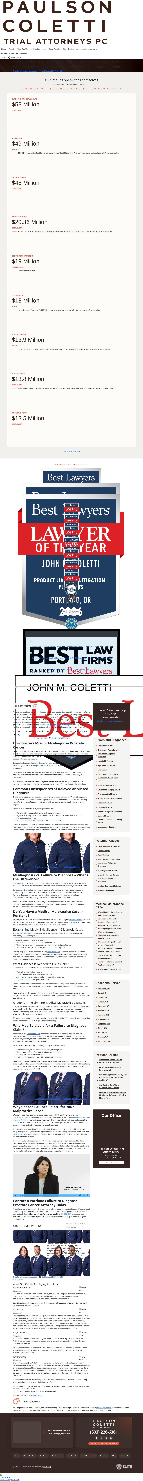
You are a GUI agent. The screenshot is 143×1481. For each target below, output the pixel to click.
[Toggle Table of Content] (34, 706)
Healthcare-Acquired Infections (106, 755)
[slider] (50, 1195)
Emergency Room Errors (108, 750)
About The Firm (29, 1456)
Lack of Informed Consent (108, 875)
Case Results (54, 49)
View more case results (71, 451)
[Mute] (80, 1195)
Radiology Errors (105, 803)
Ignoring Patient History (108, 871)
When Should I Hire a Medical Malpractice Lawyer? (110, 913)
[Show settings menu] (84, 1195)
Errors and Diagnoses (111, 740)
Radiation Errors (105, 807)
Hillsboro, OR (103, 1011)
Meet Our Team (23, 49)
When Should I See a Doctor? (110, 969)
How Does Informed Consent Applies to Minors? (110, 963)
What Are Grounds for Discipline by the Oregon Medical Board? (108, 935)
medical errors (19, 1134)
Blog (114, 1456)
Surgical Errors (104, 816)
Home (3, 49)
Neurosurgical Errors (106, 785)
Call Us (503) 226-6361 (60, 738)
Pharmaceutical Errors (107, 794)
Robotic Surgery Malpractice (110, 812)
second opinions (26, 979)
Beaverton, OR (104, 989)
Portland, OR (103, 1015)
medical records (53, 952)
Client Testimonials (70, 49)
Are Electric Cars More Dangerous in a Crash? (109, 1086)
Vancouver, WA (104, 1041)
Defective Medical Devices (109, 846)
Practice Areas (39, 49)
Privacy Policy (47, 1467)
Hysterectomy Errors (106, 765)
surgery (52, 827)
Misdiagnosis (18, 883)
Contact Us (125, 1456)
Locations (103, 1456)
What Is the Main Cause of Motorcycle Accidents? (110, 1061)
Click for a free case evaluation (25, 71)
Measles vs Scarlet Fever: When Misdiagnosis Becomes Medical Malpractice (112, 1095)
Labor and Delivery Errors (108, 774)
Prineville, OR (103, 1019)
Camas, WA (102, 997)
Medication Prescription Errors (108, 779)
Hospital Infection (105, 761)
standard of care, (76, 920)
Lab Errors (102, 770)
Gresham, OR (103, 1006)
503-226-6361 (66, 1214)
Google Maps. (36, 1395)
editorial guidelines (103, 1408)
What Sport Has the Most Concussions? (110, 1068)
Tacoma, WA (103, 1037)
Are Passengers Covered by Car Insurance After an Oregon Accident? (113, 1077)
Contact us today (41, 738)
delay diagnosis (40, 763)
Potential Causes (108, 840)
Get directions (111, 1162)
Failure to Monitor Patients (109, 859)
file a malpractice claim (24, 933)
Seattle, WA (103, 1033)
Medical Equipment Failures (109, 886)
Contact (3, 57)
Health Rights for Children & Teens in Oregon (110, 956)
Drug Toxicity (103, 855)
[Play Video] (15, 1195)
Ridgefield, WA (104, 1024)
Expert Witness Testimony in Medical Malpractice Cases (110, 950)
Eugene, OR (103, 1002)
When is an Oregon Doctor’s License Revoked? (109, 943)
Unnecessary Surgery (107, 827)
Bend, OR (102, 993)
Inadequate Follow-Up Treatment (107, 864)
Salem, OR (102, 1028)
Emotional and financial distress (29, 820)
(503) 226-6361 (16, 57)
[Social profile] (97, 1438)
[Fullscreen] (88, 1195)
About (11, 49)
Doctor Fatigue (104, 851)
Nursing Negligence (106, 890)
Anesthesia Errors (105, 746)
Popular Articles (107, 1054)
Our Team (43, 1456)
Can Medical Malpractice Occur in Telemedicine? (108, 920)
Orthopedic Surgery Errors (109, 790)
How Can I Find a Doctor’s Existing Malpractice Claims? (110, 927)
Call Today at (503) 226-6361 (52, 71)
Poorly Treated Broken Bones (110, 798)
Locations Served (88, 49)
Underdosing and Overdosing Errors (110, 821)
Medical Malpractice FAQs (110, 905)
